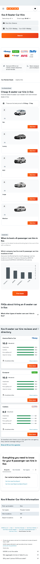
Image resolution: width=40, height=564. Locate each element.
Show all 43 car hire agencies (10, 445)
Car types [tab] (26, 470)
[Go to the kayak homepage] (13, 8)
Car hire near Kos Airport (12, 481)
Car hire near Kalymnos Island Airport (16, 484)
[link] (20, 293)
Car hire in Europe (19, 527)
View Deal (32, 126)
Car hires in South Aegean (10, 529)
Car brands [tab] (16, 470)
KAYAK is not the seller (10, 551)
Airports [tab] (7, 470)
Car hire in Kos (13, 531)
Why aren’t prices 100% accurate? (14, 558)
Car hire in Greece (31, 527)
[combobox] (8, 18)
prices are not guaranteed (9, 545)
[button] (3, 9)
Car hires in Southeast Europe (27, 529)
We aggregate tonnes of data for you (15, 555)
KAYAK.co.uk (4, 527)
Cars (11, 527)
